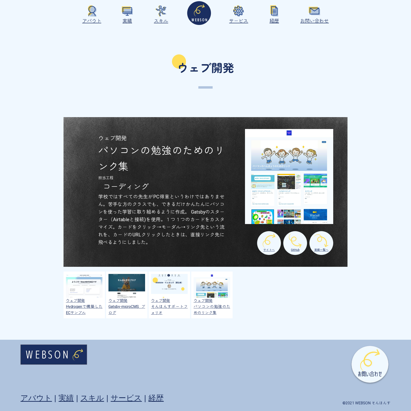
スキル (161, 21)
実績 (127, 21)
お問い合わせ (314, 21)
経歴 (274, 21)
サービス (238, 21)
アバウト (91, 21)
